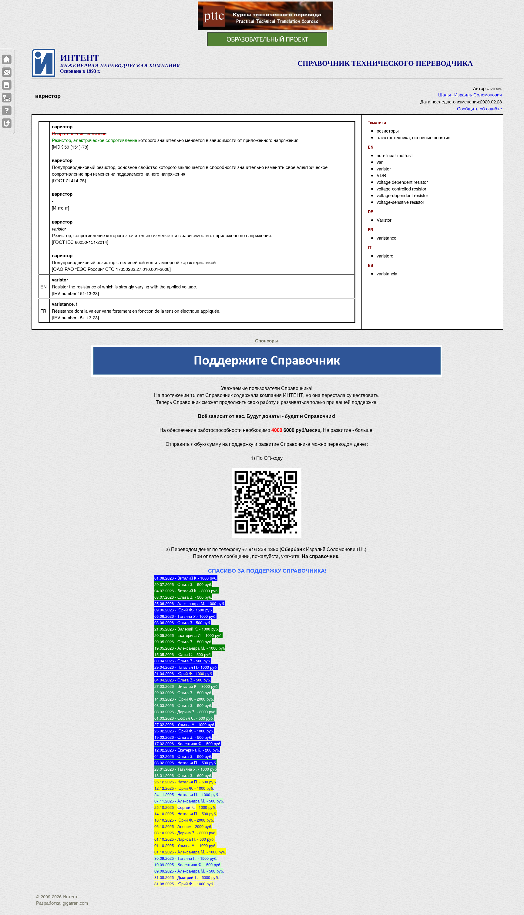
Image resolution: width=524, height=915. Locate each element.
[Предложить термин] (7, 85)
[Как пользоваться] (7, 110)
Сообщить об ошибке (479, 108)
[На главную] (7, 59)
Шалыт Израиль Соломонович (470, 94)
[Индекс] (7, 98)
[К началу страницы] (7, 123)
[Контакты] (7, 72)
